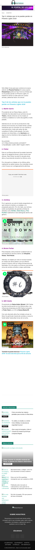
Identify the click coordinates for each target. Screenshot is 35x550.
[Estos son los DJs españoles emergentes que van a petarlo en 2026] (5, 481)
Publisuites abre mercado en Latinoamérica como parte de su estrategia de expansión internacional (21, 486)
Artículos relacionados (9, 407)
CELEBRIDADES (8, 542)
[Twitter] (22, 536)
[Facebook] (12, 536)
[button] (3, 2)
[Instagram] (17, 536)
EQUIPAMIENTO (8, 463)
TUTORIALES (16, 544)
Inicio (3, 13)
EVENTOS (8, 13)
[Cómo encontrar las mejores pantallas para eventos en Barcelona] (6, 414)
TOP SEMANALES (25, 544)
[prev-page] (3, 438)
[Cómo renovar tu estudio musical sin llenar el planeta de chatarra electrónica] (17, 456)
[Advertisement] (17, 67)
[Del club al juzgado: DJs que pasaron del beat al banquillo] (5, 499)
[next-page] (6, 438)
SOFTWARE (8, 544)
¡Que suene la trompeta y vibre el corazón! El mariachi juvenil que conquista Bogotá (21, 431)
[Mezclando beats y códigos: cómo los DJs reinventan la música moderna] (5, 476)
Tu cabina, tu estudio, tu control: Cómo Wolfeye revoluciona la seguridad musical (21, 423)
